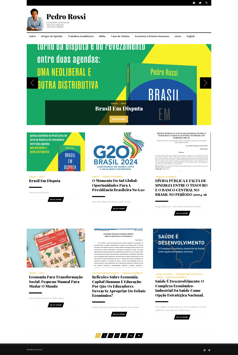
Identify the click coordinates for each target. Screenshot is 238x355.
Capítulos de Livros (164, 274)
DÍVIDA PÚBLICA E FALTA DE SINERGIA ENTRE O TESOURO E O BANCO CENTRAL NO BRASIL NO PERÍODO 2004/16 (181, 187)
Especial (114, 103)
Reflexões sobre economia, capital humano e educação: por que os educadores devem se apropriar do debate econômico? (119, 286)
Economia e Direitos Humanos (105, 273)
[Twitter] (200, 3)
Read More (118, 119)
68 (131, 335)
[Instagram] (194, 3)
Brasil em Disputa (119, 108)
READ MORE (56, 199)
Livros (123, 103)
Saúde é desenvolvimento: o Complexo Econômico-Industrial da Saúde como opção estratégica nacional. (179, 288)
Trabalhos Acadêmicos (112, 176)
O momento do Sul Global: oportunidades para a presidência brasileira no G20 (118, 185)
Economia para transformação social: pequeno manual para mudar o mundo (56, 281)
